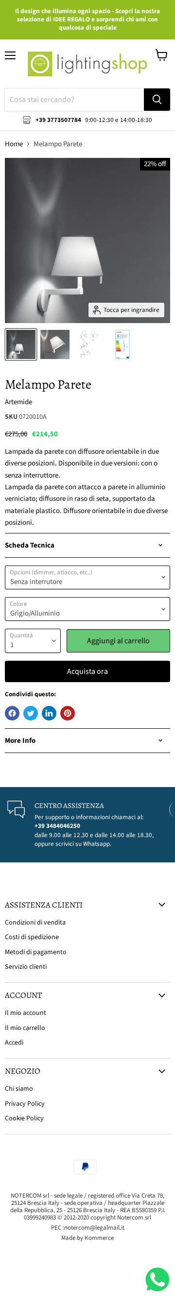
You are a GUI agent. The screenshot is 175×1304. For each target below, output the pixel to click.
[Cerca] (157, 99)
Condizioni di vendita (35, 922)
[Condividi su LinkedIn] (49, 713)
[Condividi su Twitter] (30, 713)
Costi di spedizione (32, 937)
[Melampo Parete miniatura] (20, 344)
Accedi (14, 1042)
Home (14, 144)
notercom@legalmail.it (94, 1227)
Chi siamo (19, 1089)
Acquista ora (87, 671)
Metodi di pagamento (36, 952)
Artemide (18, 402)
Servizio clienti (26, 967)
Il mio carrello (25, 1028)
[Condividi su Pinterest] (67, 713)
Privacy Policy (25, 1104)
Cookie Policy (24, 1118)
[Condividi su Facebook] (12, 713)
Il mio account (25, 1013)
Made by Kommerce (87, 1238)
